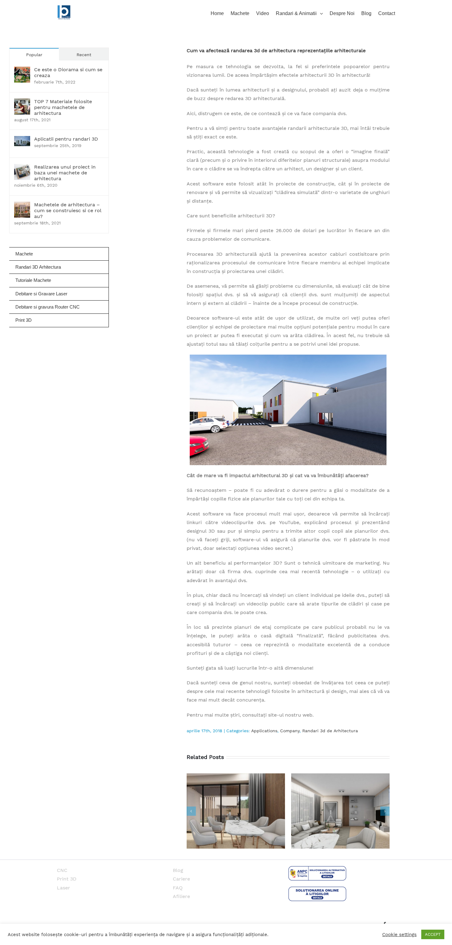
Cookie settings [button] (399, 934)
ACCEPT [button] (433, 934)
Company (289, 730)
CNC (62, 870)
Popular (34, 54)
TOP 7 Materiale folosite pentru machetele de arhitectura (63, 107)
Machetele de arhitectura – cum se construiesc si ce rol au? (67, 210)
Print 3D (67, 879)
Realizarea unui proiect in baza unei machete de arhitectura (65, 172)
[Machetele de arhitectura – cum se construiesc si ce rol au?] (22, 206)
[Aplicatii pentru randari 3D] (22, 140)
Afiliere (181, 896)
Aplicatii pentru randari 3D (66, 139)
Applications (264, 730)
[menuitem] (221, 13)
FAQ (178, 888)
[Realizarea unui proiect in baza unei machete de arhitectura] (22, 168)
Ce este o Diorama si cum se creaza (68, 72)
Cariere (181, 879)
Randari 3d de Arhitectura (330, 730)
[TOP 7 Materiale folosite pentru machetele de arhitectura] (22, 103)
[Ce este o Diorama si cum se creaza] (22, 71)
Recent (84, 54)
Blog (178, 870)
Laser (63, 888)
